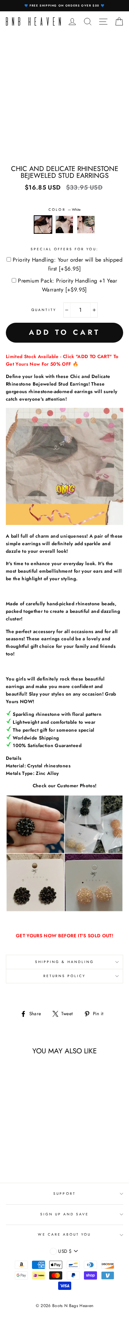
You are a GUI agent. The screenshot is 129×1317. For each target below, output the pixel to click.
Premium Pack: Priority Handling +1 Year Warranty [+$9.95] (67, 285)
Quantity (43, 309)
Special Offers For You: (64, 249)
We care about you (64, 1234)
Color (64, 209)
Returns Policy (64, 975)
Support (64, 1193)
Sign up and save (64, 1214)
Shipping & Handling (64, 961)
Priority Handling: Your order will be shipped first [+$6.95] (67, 264)
